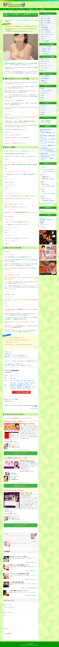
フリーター (43, 107)
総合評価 (42, 88)
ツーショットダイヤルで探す (46, 46)
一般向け (13, 445)
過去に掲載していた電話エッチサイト (47, 219)
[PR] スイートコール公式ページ (20, 525)
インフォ (48, 9)
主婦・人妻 (43, 112)
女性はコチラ (43, 38)
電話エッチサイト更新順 (46, 22)
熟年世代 (42, 114)
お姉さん (18, 380)
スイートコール (10, 490)
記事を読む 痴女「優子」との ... (31, 562)
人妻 (11, 351)
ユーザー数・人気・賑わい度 (46, 90)
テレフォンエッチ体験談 (45, 31)
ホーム (4, 9)
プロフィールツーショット (28, 384)
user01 (36, 408)
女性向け (36, 9)
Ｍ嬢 (32, 380)
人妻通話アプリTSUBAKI (12, 457)
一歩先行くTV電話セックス (46, 29)
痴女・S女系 (29, 388)
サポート (42, 99)
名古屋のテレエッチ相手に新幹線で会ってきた (19, 565)
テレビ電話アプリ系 (15, 476)
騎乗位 (36, 406)
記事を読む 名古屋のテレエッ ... (31, 570)
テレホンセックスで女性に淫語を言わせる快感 (19, 573)
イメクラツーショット (45, 68)
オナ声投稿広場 (30, 9)
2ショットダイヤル (13, 356)
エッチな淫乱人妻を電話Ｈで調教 (17, 582)
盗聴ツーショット (20, 386)
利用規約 (41, 222)
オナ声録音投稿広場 (44, 27)
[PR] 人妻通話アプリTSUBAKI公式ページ (20, 486)
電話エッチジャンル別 (47, 73)
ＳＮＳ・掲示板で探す (45, 53)
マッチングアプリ (14, 384)
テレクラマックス (13, 355)
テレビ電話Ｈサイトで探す (45, 48)
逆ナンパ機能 (19, 385)
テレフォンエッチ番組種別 (47, 44)
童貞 (34, 405)
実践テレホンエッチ (44, 36)
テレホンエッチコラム (44, 122)
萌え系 (24, 388)
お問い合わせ (42, 221)
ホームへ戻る (42, 227)
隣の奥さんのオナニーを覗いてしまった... (48, 178)
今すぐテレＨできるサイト (20, 9)
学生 (11, 380)
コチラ (25, 355)
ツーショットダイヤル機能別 (48, 56)
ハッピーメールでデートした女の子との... (48, 186)
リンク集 (41, 226)
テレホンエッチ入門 (44, 15)
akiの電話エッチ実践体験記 (45, 120)
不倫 (25, 405)
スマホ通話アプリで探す (45, 51)
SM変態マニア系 (27, 386)
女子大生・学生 (43, 105)
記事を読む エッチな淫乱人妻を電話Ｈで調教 (29, 587)
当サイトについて (43, 218)
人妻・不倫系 (20, 356)
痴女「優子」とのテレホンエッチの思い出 (18, 556)
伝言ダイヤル (13, 385)
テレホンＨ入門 (11, 9)
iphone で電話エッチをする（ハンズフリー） (19, 590)
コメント (4, 615)
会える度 (42, 95)
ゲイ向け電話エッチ (44, 82)
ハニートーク (10, 421)
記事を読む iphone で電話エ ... (31, 595)
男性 (11, 353)
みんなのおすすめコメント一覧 (46, 34)
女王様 (29, 380)
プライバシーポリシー (44, 224)
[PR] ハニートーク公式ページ (21, 453)
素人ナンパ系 (25, 356)
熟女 (25, 380)
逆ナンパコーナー (44, 63)
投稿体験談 (42, 9)
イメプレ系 (33, 386)
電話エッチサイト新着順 (46, 20)
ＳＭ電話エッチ (43, 80)
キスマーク (22, 405)
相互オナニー (30, 405)
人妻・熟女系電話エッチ (45, 78)
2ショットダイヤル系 (15, 516)
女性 (15, 378)
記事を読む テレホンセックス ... (31, 579)
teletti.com (30, 645)
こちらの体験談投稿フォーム (10, 363)
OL (14, 380)
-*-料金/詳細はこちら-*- (9, 439)
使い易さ (42, 97)
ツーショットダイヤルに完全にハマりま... (48, 171)
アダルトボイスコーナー (45, 61)
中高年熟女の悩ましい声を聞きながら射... (48, 200)
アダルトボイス (13, 386)
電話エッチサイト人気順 (45, 18)
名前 (20, 628)
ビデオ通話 (20, 384)
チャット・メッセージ (26, 385)
